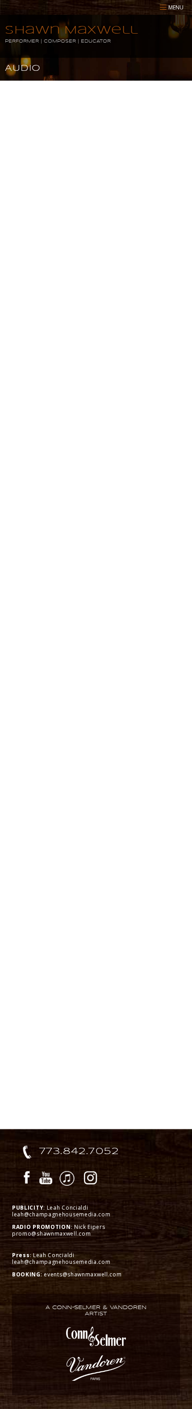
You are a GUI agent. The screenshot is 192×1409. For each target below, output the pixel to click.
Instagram (91, 1179)
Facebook (27, 1179)
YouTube (46, 1179)
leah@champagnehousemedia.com (61, 1214)
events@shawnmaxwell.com (82, 1274)
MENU (176, 7)
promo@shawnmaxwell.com (51, 1233)
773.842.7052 (79, 1151)
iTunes (67, 1179)
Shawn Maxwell (71, 29)
